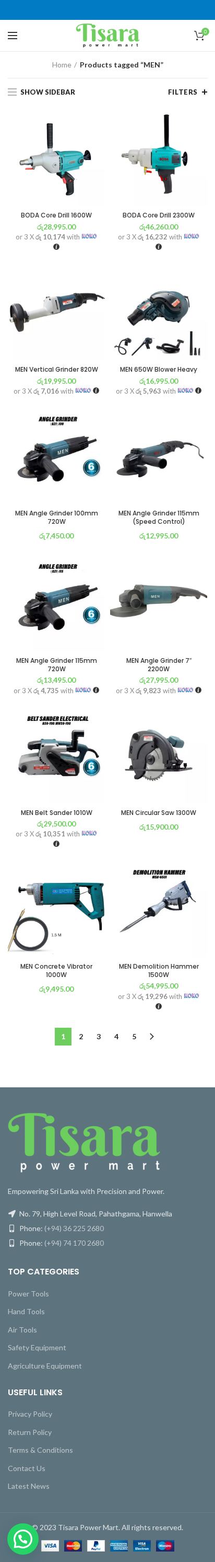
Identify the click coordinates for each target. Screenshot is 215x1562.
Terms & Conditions (40, 1449)
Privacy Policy (30, 1413)
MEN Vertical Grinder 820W (56, 369)
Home (61, 64)
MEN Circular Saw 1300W (158, 813)
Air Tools (22, 1329)
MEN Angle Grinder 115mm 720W (56, 665)
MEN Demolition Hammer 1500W (159, 970)
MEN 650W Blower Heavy (158, 369)
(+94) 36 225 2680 (74, 1228)
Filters (183, 92)
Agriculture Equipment (45, 1365)
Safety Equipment (37, 1347)
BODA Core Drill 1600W (56, 215)
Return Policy (30, 1432)
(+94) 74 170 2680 (74, 1242)
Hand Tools (26, 1311)
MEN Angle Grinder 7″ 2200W (159, 665)
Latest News (29, 1485)
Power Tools (28, 1293)
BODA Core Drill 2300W (159, 215)
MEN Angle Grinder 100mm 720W (56, 517)
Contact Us (26, 1468)
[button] (23, 1539)
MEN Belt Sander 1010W (56, 813)
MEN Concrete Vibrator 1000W (56, 970)
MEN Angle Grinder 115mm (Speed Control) (158, 517)
